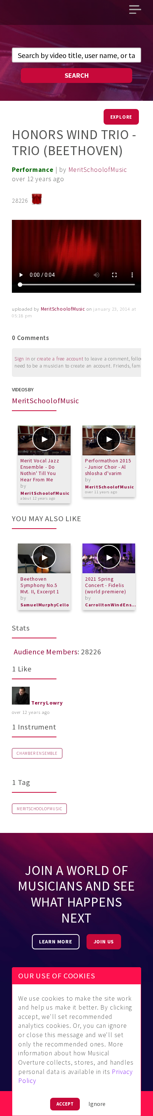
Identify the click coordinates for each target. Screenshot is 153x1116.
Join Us (104, 941)
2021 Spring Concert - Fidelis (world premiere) (105, 585)
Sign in (22, 359)
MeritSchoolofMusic (97, 170)
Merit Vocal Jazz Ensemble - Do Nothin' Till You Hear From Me (39, 470)
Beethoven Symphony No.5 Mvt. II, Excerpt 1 (39, 585)
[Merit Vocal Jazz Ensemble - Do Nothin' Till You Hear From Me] (44, 440)
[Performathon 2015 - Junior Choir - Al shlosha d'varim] (108, 440)
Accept (65, 1104)
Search (77, 75)
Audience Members (46, 651)
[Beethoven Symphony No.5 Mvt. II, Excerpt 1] (44, 558)
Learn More (55, 941)
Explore (121, 117)
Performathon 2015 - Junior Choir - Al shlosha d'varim (108, 467)
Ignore (96, 1103)
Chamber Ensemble (37, 753)
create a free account (60, 359)
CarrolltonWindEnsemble (111, 604)
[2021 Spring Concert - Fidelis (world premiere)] (108, 558)
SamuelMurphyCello (44, 604)
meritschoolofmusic (39, 808)
